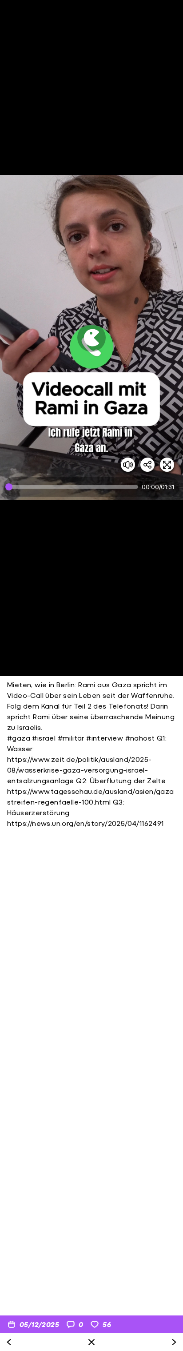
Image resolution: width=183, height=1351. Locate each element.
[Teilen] (147, 465)
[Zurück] (9, 1342)
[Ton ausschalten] (128, 465)
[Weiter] (174, 1342)
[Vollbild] (167, 465)
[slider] (73, 487)
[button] (91, 337)
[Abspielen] (91, 337)
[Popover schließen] (91, 1342)
